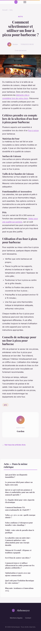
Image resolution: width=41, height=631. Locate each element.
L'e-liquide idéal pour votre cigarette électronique (20, 501)
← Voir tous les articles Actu (14, 445)
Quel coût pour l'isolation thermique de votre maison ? (19, 581)
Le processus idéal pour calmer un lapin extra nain (19, 483)
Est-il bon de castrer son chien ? (18, 558)
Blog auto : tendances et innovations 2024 (19, 589)
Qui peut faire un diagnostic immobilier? (16, 476)
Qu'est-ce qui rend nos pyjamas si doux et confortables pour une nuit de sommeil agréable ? (20, 492)
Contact (28, 618)
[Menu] (25, 2)
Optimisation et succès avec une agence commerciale (18, 574)
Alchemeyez (23, 610)
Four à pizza (33, 130)
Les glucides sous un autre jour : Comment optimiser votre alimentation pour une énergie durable (18, 541)
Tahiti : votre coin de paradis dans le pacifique (19, 531)
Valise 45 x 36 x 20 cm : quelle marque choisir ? (20, 516)
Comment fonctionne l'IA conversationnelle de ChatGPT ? (18, 508)
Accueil (4, 10)
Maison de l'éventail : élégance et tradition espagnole (18, 551)
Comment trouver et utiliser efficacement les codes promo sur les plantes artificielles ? (19, 565)
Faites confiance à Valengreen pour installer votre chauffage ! (19, 524)
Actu (11, 10)
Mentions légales (16, 618)
